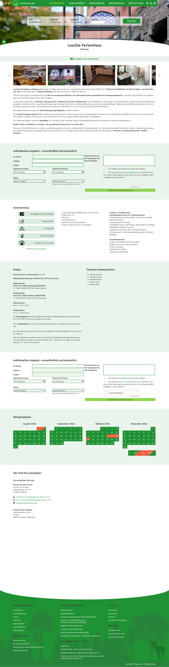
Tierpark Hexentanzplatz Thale (72, 629)
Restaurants (96, 3)
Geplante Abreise (60, 168)
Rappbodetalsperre (68, 613)
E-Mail (16, 165)
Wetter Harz (112, 613)
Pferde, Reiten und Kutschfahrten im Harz (28, 647)
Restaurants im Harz (20, 650)
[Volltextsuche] (147, 3)
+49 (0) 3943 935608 (115, 637)
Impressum (138, 664)
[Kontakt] (151, 3)
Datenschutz (151, 664)
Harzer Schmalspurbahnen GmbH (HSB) (75, 632)
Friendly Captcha (134, 187)
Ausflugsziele (77, 3)
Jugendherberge (19, 627)
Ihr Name (17, 156)
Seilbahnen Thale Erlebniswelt (72, 626)
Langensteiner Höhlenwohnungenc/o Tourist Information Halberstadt (73, 621)
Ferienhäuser (18, 610)
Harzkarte (111, 617)
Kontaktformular (114, 630)
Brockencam (116, 3)
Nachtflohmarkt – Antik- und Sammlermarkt (76, 649)
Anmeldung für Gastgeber (117, 620)
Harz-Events (65, 646)
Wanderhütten (18, 630)
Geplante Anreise (20, 168)
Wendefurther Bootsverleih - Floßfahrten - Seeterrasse (80, 636)
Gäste (15, 178)
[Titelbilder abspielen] (4, 42)
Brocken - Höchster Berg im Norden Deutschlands (78, 617)
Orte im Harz (136, 3)
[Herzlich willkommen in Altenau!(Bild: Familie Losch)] (64, 75)
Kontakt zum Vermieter (86, 58)
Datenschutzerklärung (129, 172)
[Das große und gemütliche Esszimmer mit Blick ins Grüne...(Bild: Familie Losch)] (29, 75)
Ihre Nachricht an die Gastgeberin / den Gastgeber (92, 158)
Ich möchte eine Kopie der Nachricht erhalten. (127, 168)
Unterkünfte (56, 3)
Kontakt (129, 664)
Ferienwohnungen (20, 613)
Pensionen (17, 620)
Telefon (16, 161)
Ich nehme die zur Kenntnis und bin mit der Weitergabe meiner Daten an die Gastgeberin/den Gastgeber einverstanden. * (128, 174)
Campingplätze (18, 623)
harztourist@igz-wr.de (116, 634)
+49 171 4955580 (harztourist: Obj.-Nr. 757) (34, 500)
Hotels (15, 617)
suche (131, 21)
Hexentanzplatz (66, 610)
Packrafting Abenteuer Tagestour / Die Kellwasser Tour (80, 653)
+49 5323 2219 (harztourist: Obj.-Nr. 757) (33, 497)
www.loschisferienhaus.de (26, 503)
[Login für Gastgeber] (154, 3)
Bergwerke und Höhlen (21, 644)
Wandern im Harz (19, 640)
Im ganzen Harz (35, 22)
